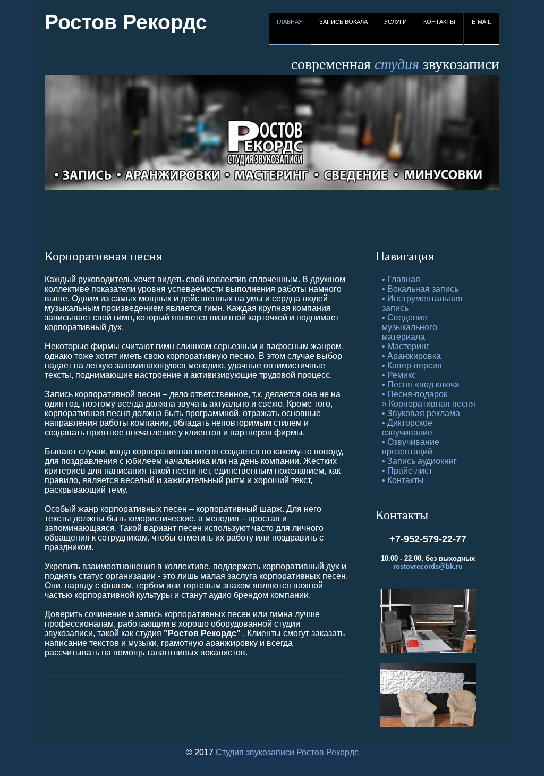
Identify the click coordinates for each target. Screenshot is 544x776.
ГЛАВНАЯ (290, 22)
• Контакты (403, 480)
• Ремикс (399, 374)
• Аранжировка (411, 355)
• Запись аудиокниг (419, 461)
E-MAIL (481, 22)
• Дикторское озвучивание (407, 427)
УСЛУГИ (395, 22)
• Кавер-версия (412, 365)
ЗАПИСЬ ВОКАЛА (343, 22)
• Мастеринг (405, 346)
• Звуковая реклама (421, 413)
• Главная (401, 279)
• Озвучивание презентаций (410, 446)
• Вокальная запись (420, 288)
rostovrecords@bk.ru (428, 566)
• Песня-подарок (414, 394)
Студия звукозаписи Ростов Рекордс (287, 752)
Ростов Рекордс (126, 22)
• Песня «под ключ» (421, 384)
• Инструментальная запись (422, 303)
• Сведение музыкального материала (409, 327)
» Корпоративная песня (428, 403)
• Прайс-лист (407, 470)
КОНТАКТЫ (439, 22)
